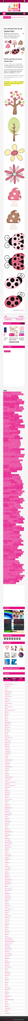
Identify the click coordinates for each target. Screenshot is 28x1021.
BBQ (21, 407)
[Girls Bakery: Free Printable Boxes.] (19, 331)
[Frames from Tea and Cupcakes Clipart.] (9, 331)
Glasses (19, 482)
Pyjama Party (6, 539)
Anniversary (10, 33)
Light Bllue (6, 500)
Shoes (18, 550)
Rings (14, 541)
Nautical (19, 517)
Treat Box (19, 572)
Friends (5, 478)
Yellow (15, 581)
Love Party (19, 502)
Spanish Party (11, 555)
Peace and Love (16, 526)
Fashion (5, 465)
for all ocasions (7, 471)
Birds (5, 412)
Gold (5, 484)
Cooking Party (17, 438)
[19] (16, 631)
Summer (15, 561)
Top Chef (5, 570)
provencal (6, 537)
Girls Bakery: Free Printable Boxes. (18, 338)
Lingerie (16, 500)
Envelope (11, 462)
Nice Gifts (20, 518)
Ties (10, 568)
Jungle (18, 495)
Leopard (20, 498)
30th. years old (7, 392)
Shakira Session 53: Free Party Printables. (16, 17)
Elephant (19, 460)
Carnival (5, 427)
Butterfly (19, 421)
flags (5, 467)
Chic (10, 432)
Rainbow (18, 539)
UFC (14, 573)
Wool (19, 579)
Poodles (5, 533)
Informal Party (20, 491)
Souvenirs (18, 553)
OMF (5, 520)
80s (8, 396)
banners (11, 407)
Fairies (16, 462)
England (5, 462)
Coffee (11, 436)
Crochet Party (16, 445)
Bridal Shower (10, 34)
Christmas (15, 434)
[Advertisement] (14, 595)
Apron (19, 399)
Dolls (21, 456)
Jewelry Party (11, 495)
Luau (5, 504)
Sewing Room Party (17, 544)
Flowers (15, 34)
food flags (18, 469)
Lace (16, 496)
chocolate (16, 432)
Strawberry (6, 559)
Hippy (5, 489)
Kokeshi (5, 496)
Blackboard (6, 416)
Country (16, 440)
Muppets (5, 515)
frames (13, 471)
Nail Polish (6, 517)
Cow (18, 442)
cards (21, 425)
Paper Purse (6, 522)
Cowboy (5, 443)
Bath (16, 407)
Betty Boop (18, 410)
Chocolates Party (7, 434)
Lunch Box (10, 504)
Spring (17, 555)
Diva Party (21, 454)
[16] (12, 631)
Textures (5, 568)
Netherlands (13, 518)
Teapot (5, 566)
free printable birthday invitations (10, 475)
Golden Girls (10, 484)
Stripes (11, 559)
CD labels (11, 427)
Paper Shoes (13, 522)
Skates (20, 551)
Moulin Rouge (15, 513)
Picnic (5, 529)
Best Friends (10, 410)
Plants (9, 531)
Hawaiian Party (17, 485)
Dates (10, 451)
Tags (14, 564)
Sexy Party (6, 548)
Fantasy (13, 463)
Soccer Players (11, 553)
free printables (10, 36)
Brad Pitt (5, 420)
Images (15, 36)
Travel (21, 570)
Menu (3, 1)
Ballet (16, 405)
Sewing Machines (7, 544)
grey (21, 484)
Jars (20, 493)
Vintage (16, 575)
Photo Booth (11, 528)
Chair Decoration (19, 427)
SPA (4, 555)
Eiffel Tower (12, 460)
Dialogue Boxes (7, 454)
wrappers (5, 581)
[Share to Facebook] (8, 327)
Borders (5, 418)
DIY (12, 456)
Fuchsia (5, 480)
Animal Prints (14, 397)
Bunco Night (6, 421)
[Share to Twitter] (10, 327)
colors (16, 436)
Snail (5, 553)
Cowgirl (10, 443)
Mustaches (16, 515)
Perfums (5, 528)
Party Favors (11, 524)
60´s (4, 396)
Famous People (7, 463)
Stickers (15, 557)
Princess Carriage (7, 535)
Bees (21, 409)
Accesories (13, 396)
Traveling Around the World (9, 572)
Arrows (12, 401)
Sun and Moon (7, 562)
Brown (19, 420)
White (5, 579)
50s (14, 394)
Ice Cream (18, 489)
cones (5, 438)
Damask (5, 451)
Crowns (5, 447)
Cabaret (10, 423)
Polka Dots (15, 531)
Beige (5, 410)
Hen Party (11, 487)
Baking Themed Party (8, 405)
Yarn (11, 581)
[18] (14, 631)
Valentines (6, 575)
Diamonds (14, 454)
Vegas (11, 575)
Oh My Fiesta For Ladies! (7, 1019)
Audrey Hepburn (19, 401)
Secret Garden (16, 542)
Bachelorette (15, 33)
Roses (5, 542)
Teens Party (11, 566)
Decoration (16, 451)
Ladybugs (6, 37)
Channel (12, 430)
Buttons (5, 423)
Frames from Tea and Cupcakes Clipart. (8, 338)
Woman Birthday (11, 579)
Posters (10, 533)
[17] (13, 631)
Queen (12, 539)
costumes (11, 440)
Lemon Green (13, 498)
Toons (20, 568)
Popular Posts (14, 679)
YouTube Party (7, 583)
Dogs (17, 456)
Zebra (13, 583)
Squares (5, 557)
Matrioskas (6, 509)
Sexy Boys (14, 546)
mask (13, 508)
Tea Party (19, 564)
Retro (9, 541)
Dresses (15, 458)
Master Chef (19, 508)
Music (10, 515)
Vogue (21, 575)
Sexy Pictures (13, 548)
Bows (11, 418)
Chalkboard (6, 429)
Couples (13, 442)
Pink (21, 529)
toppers (10, 37)
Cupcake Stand (7, 449)
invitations (6, 493)
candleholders (6, 425)
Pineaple (15, 529)
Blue (11, 416)
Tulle (5, 573)
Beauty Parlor (11, 409)
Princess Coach (16, 535)
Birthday (5, 34)
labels (18, 36)
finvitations (18, 465)
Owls (15, 520)
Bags (21, 403)
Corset (5, 440)
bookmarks (17, 416)
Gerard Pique (17, 480)
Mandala (11, 506)
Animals (5, 399)
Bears (5, 409)
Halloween (6, 485)
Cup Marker (15, 447)
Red (4, 541)
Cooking (10, 438)
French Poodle (16, 476)
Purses (16, 537)
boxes (15, 418)
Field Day (12, 465)
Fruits (18, 478)
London (5, 502)
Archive (21, 678)
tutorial (9, 573)
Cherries (5, 432)
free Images (6, 473)
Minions (13, 511)
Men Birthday (13, 509)
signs (11, 551)
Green (16, 484)
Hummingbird (11, 489)
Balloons (5, 407)
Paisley (19, 520)
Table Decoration (7, 564)
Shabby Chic (6, 550)
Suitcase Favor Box (7, 561)
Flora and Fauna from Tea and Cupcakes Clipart (13, 29)
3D (12, 392)
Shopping (6, 551)
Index (7, 678)
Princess (16, 533)
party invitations (7, 526)
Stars (10, 557)
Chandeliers (6, 430)
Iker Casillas (6, 491)
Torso (17, 570)
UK (17, 573)
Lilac (12, 500)
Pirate (5, 531)
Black (15, 414)
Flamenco (10, 467)
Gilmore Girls (6, 482)
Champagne (13, 429)
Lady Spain (21, 310)
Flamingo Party (18, 467)
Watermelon (18, 577)
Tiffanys (14, 568)
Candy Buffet (14, 425)
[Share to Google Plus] (12, 327)
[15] (10, 631)
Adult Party (6, 397)
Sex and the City (7, 546)
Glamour (13, 482)
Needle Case (6, 518)
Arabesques (6, 401)
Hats (11, 485)
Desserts (17, 452)
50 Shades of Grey (7, 394)
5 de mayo (17, 392)
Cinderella (6, 436)
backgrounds (14, 403)
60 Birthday (19, 394)
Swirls (17, 562)
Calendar (17, 423)
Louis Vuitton (11, 502)
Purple (11, 537)
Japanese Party (13, 493)
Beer (17, 409)
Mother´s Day (6, 513)
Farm (19, 463)
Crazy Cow (17, 443)
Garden (10, 480)
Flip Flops (6, 469)
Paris (5, 524)
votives (5, 577)
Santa (10, 542)
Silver (16, 551)
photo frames (19, 528)
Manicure (17, 506)
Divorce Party (6, 456)
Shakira (13, 550)
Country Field (6, 442)
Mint (18, 511)
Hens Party (18, 487)
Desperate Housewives (8, 452)
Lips (22, 500)
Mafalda (16, 504)
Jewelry (5, 495)
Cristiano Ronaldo (7, 445)
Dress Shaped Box (7, 458)
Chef (18, 430)
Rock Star (20, 541)
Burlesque (13, 421)
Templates (18, 566)
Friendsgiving (11, 478)
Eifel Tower (6, 460)
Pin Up (9, 529)
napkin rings (12, 517)
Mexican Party (6, 511)
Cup (10, 447)
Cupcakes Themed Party (17, 449)
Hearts (5, 487)
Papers (19, 522)
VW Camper (11, 577)
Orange (9, 520)
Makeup (5, 506)
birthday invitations (7, 414)
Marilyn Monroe (7, 508)
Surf (12, 562)
